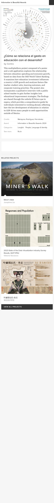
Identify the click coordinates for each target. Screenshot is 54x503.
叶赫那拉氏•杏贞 (11, 298)
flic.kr (20, 131)
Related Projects (10, 158)
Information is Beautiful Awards (13, 2)
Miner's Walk (9, 200)
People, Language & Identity (36, 127)
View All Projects (11, 307)
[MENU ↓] (51, 2)
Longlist (21, 127)
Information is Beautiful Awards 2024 (32, 123)
